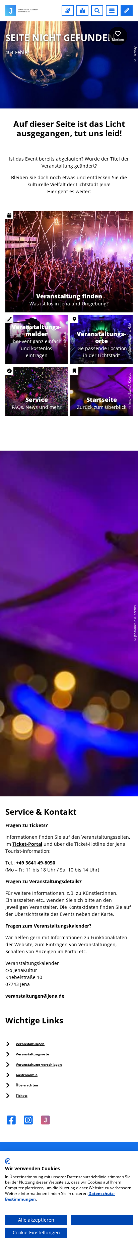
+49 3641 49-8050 (35, 862)
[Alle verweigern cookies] (102, 1220)
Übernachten (27, 1085)
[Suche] (97, 10)
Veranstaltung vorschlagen (39, 1064)
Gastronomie (27, 1074)
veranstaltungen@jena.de (34, 996)
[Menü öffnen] (112, 10)
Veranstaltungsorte (32, 1054)
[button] (68, 10)
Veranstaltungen (30, 1043)
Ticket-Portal (27, 844)
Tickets (21, 1095)
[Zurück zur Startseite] (21, 10)
